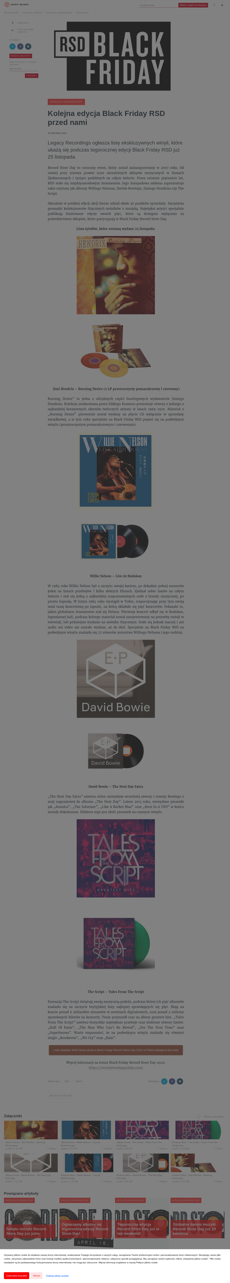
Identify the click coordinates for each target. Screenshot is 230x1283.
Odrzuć (36, 1275)
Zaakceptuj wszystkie (16, 1275)
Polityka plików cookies (57, 1275)
